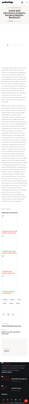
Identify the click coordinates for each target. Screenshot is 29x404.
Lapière (4, 303)
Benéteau (12, 299)
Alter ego (5, 299)
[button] (22, 2)
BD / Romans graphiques (14, 7)
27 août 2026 (14, 381)
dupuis (19, 299)
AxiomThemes (5, 402)
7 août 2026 (14, 390)
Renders (11, 303)
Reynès (18, 303)
